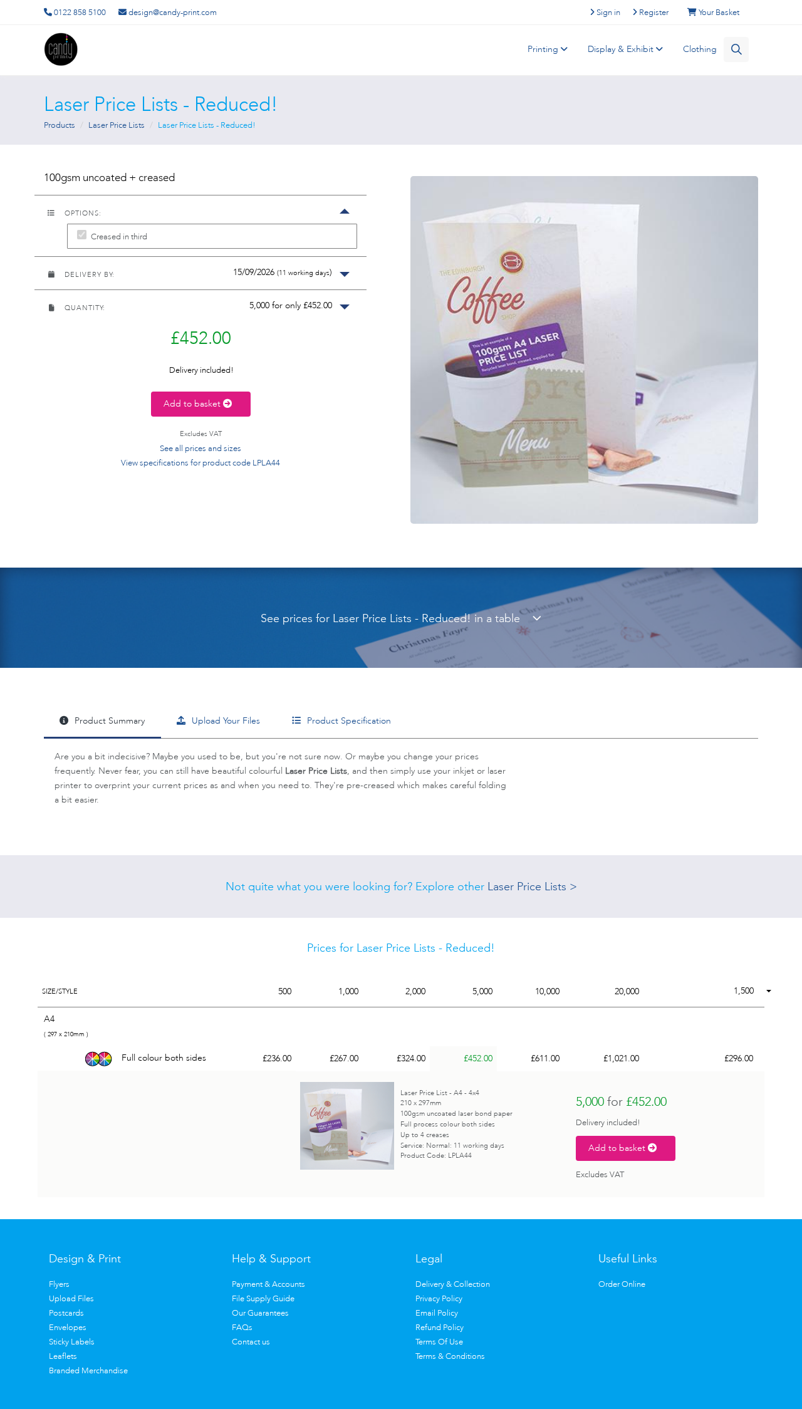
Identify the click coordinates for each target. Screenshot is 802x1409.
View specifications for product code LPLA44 (200, 462)
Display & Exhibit (622, 49)
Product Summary (108, 720)
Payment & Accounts (268, 1284)
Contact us (251, 1341)
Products (59, 125)
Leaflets (63, 1356)
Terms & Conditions (450, 1356)
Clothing (700, 49)
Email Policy (436, 1313)
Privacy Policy (438, 1298)
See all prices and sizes (200, 448)
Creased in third (119, 236)
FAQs (242, 1327)
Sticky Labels (72, 1341)
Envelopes (67, 1327)
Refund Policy (439, 1327)
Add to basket (193, 403)
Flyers (59, 1284)
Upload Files (71, 1298)
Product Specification (348, 720)
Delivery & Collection (452, 1284)
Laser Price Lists (116, 125)
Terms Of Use (439, 1341)
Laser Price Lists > (532, 886)
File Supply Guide (263, 1298)
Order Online (621, 1284)
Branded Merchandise (88, 1370)
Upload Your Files (224, 720)
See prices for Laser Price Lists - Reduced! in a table (397, 618)
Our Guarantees (260, 1313)
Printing (544, 49)
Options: (82, 213)
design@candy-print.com (172, 12)
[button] (200, 272)
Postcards (66, 1313)
